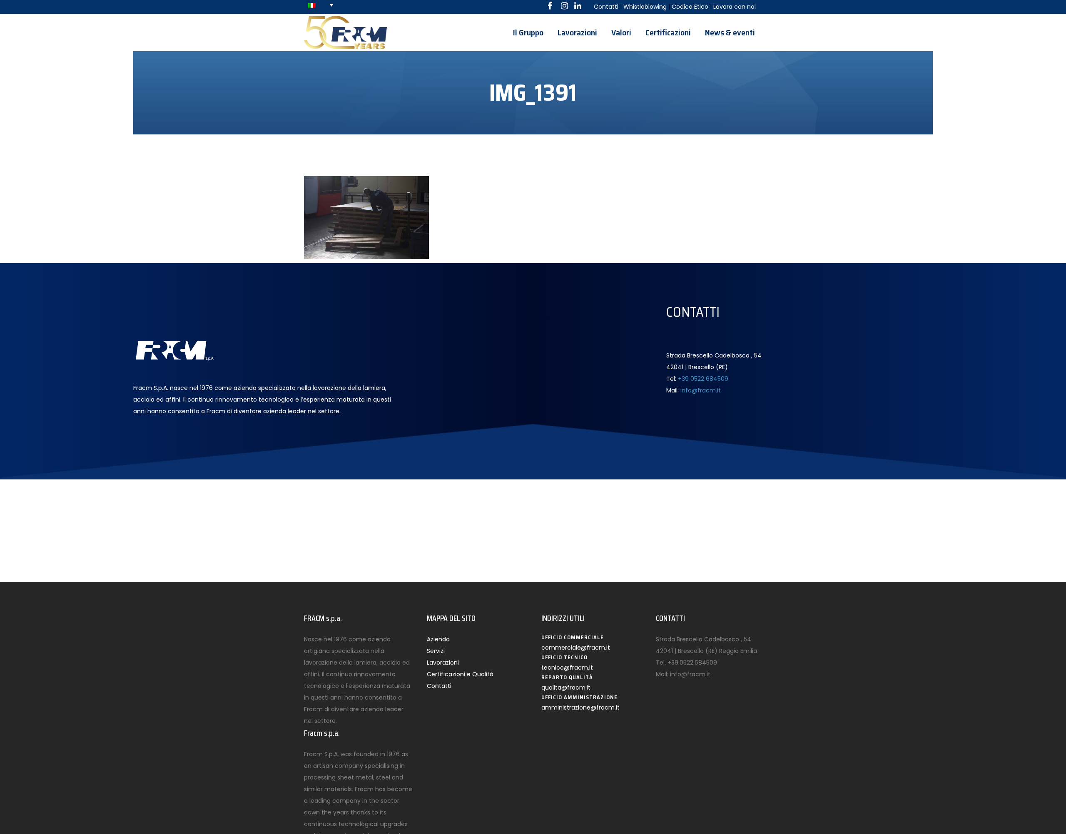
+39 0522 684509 (703, 379)
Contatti (606, 6)
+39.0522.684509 (692, 662)
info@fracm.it (700, 390)
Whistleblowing (645, 6)
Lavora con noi (734, 6)
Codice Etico (690, 6)
